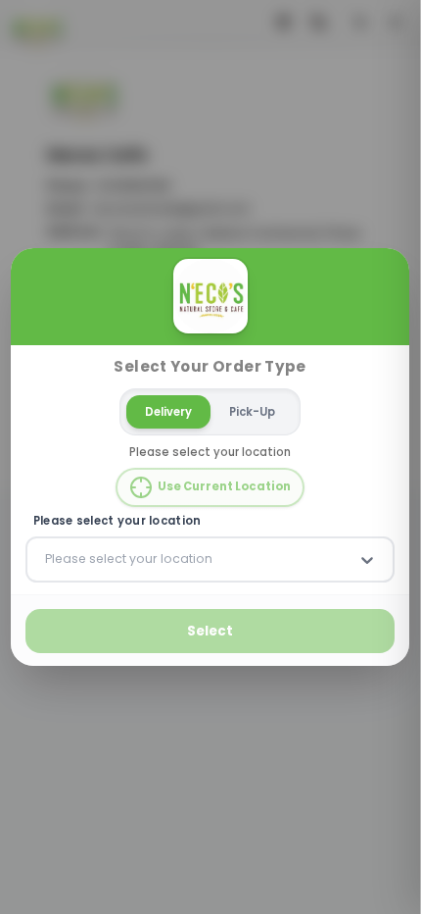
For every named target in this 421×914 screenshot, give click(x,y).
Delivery (169, 411)
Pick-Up (253, 411)
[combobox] (47, 559)
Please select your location (117, 521)
